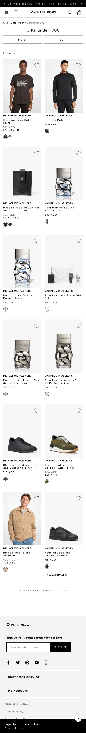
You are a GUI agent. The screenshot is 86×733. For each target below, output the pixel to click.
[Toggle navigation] (6, 12)
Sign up (60, 647)
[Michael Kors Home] (43, 12)
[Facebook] (8, 663)
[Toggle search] (70, 12)
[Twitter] (18, 663)
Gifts (5, 22)
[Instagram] (46, 663)
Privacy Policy (14, 711)
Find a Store (20, 625)
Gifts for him (17, 22)
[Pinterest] (27, 663)
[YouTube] (37, 663)
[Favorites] (16, 12)
